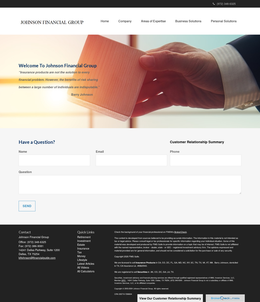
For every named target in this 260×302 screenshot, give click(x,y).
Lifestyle (82, 260)
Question (25, 172)
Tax (79, 252)
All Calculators (85, 271)
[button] (125, 21)
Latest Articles (85, 263)
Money (81, 256)
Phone (174, 151)
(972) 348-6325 (226, 4)
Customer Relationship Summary (197, 142)
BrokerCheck (180, 231)
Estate (81, 244)
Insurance (83, 248)
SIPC (123, 280)
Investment (84, 241)
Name (23, 151)
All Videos (83, 267)
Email (100, 151)
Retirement (84, 237)
